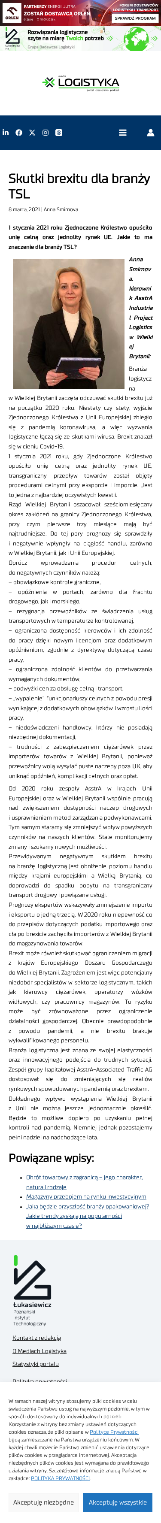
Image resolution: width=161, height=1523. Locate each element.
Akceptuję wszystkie (118, 1502)
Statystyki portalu (35, 1364)
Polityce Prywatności (114, 1432)
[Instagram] (45, 132)
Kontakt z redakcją (36, 1338)
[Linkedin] (5, 132)
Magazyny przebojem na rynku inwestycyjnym (86, 1197)
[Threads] (58, 132)
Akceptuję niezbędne (43, 1502)
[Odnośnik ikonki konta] (150, 132)
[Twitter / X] (32, 132)
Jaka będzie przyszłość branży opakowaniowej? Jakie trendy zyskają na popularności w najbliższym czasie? (87, 1216)
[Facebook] (18, 132)
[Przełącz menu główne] (122, 133)
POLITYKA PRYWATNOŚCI (60, 1478)
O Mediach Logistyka (39, 1351)
